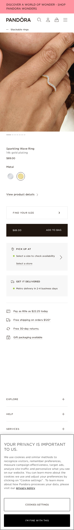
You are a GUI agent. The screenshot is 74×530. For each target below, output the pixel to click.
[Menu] (65, 19)
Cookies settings (37, 504)
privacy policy (25, 488)
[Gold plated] (21, 176)
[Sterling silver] (10, 176)
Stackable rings (20, 29)
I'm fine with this (37, 520)
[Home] (18, 19)
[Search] (39, 19)
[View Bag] (56, 19)
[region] (37, 482)
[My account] (48, 19)
